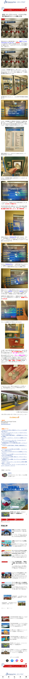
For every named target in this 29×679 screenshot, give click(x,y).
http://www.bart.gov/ (5, 424)
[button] (26, 364)
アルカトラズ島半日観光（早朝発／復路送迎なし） (14, 445)
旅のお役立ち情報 (20, 519)
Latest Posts (7, 470)
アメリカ (4, 519)
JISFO (9, 473)
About (3, 470)
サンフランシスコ (11, 519)
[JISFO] (4, 474)
